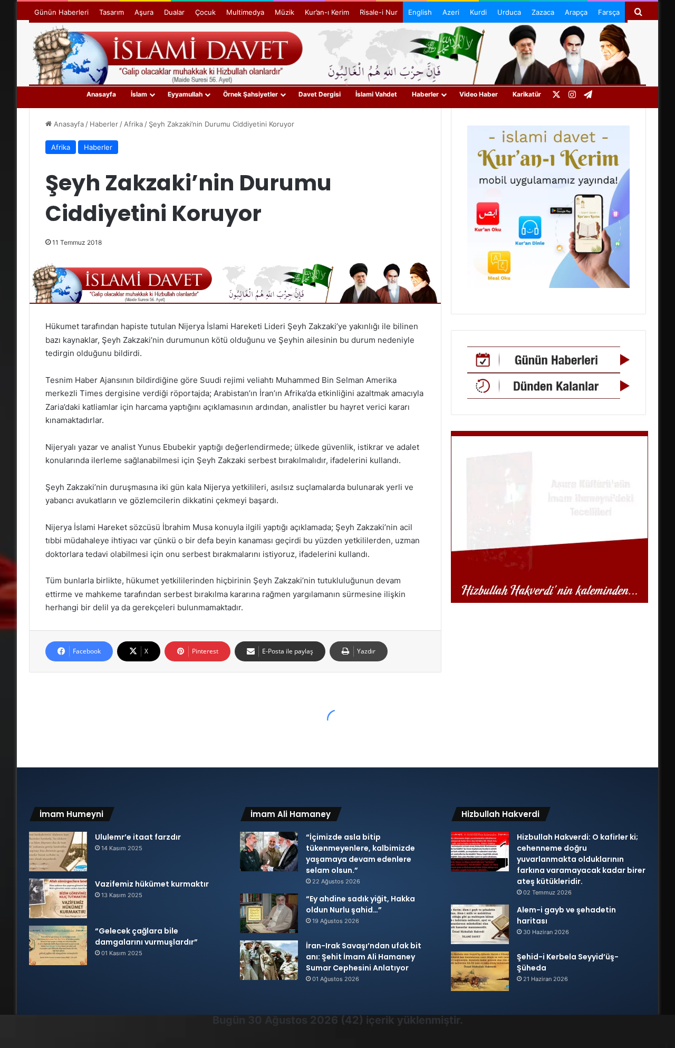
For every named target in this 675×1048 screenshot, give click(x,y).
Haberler (425, 94)
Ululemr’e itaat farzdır (138, 837)
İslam (139, 94)
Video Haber (478, 94)
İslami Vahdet (376, 94)
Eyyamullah (185, 94)
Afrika (133, 124)
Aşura (143, 12)
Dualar (174, 12)
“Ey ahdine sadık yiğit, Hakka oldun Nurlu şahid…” (360, 904)
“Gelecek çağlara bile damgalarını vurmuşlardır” (146, 936)
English (420, 12)
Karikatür (527, 94)
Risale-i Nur (379, 12)
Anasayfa (101, 94)
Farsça (609, 12)
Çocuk (205, 12)
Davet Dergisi (319, 94)
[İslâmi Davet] (337, 53)
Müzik (284, 12)
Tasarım (111, 12)
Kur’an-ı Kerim (327, 12)
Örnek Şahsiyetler (250, 94)
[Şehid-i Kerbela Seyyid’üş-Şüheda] (480, 971)
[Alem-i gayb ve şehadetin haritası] (480, 924)
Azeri (450, 12)
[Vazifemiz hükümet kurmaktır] (58, 898)
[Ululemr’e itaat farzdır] (58, 851)
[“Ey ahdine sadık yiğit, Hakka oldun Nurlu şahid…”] (269, 913)
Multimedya (245, 12)
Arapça (576, 12)
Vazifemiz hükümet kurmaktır (152, 884)
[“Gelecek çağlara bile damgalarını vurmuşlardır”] (58, 945)
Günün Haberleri (61, 12)
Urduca (509, 12)
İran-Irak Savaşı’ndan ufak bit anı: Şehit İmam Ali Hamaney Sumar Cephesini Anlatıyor (363, 956)
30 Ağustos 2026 (293, 1020)
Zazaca (543, 12)
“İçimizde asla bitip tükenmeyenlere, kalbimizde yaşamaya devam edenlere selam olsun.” (360, 854)
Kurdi (478, 12)
